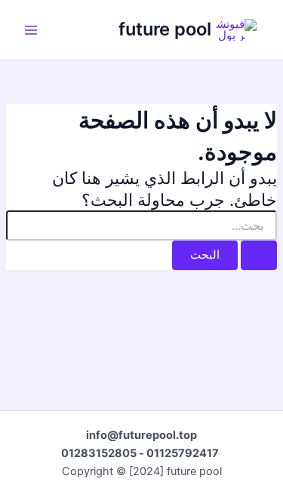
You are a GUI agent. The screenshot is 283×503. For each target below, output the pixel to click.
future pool (164, 29)
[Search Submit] (259, 255)
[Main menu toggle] (31, 30)
